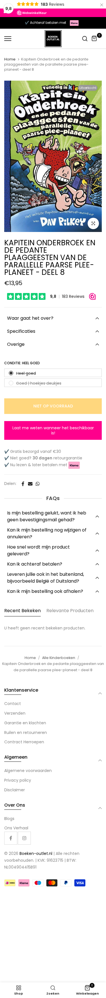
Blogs (9, 818)
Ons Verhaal (16, 828)
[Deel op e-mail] (30, 484)
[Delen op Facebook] (23, 484)
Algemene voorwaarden (28, 770)
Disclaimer (14, 790)
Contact (12, 703)
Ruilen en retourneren (25, 732)
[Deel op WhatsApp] (37, 484)
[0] (94, 38)
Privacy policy (17, 780)
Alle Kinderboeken (58, 657)
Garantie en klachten (25, 723)
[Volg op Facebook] (10, 838)
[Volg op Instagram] (24, 838)
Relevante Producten (70, 610)
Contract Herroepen (24, 742)
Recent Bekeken (22, 610)
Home (10, 59)
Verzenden (14, 713)
